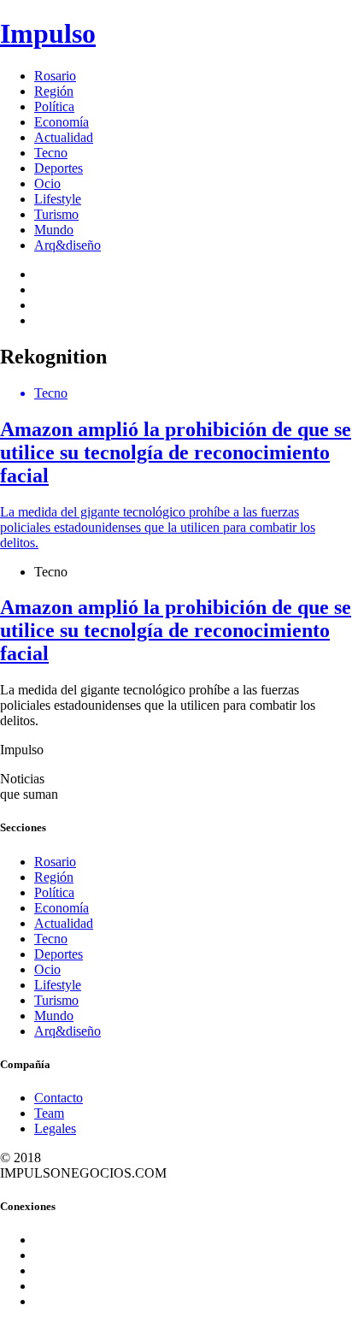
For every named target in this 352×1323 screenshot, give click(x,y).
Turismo (56, 214)
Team (49, 1113)
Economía (61, 122)
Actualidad (63, 137)
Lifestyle (57, 199)
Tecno (50, 152)
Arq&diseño (67, 245)
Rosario (55, 75)
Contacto (58, 1097)
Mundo (53, 229)
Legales (55, 1128)
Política (54, 106)
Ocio (47, 183)
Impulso (48, 33)
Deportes (58, 168)
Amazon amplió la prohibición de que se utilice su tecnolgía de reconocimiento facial (175, 630)
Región (53, 91)
